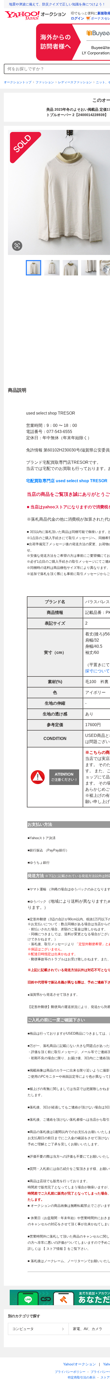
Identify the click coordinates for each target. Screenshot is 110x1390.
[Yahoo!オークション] (36, 12)
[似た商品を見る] (17, 246)
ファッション (45, 82)
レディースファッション (75, 82)
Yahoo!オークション (79, 1364)
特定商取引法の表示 (81, 1377)
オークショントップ (17, 82)
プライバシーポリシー (70, 1372)
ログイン (77, 18)
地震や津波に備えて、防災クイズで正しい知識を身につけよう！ (57, 4)
